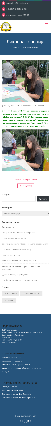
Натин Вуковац (25, 186)
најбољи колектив (31, 293)
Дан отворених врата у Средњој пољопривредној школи (25, 244)
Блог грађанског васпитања (13, 390)
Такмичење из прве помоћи (25, 179)
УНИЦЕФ (5, 372)
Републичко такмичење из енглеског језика (19, 280)
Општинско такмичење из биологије (17, 249)
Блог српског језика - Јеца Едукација (16, 394)
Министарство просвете (12, 361)
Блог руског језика (9, 387)
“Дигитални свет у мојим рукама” (15, 274)
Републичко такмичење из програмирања (19, 261)
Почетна (16, 47)
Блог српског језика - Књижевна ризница (18, 398)
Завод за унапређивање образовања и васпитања (22, 368)
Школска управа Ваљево (12, 357)
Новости (40, 106)
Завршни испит (8, 227)
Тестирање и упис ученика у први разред (18, 232)
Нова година (11, 293)
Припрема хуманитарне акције (14, 238)
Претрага (6, 194)
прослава (9, 300)
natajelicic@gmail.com (17, 3)
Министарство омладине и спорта (16, 364)
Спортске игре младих (11, 255)
